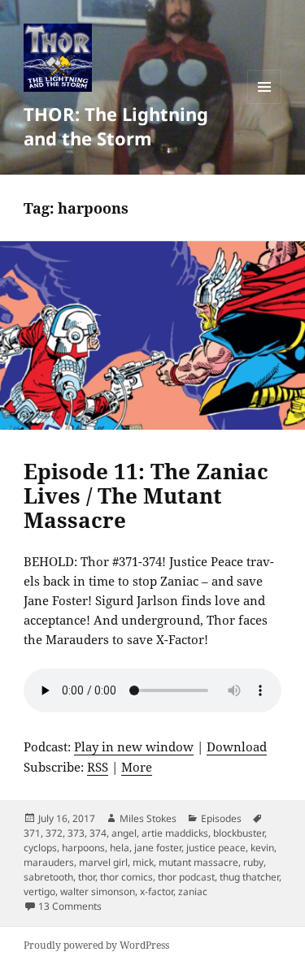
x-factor (156, 891)
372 (54, 833)
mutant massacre (198, 862)
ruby (253, 862)
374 (98, 833)
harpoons (83, 848)
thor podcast (186, 877)
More (136, 767)
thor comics (126, 877)
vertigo (39, 891)
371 (32, 833)
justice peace (216, 848)
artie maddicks (175, 833)
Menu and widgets (264, 103)
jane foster (157, 848)
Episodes (221, 818)
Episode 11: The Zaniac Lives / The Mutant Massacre (146, 495)
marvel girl (103, 862)
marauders (49, 862)
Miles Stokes (148, 818)
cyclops (40, 848)
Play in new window (134, 746)
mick (143, 862)
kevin (262, 848)
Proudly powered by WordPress (96, 945)
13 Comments (70, 906)
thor (86, 877)
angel (124, 833)
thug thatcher (249, 877)
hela (119, 848)
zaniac (192, 891)
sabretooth (48, 877)
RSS (97, 767)
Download (237, 746)
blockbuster (238, 833)
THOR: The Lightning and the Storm (116, 126)
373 (76, 833)
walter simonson (97, 891)
